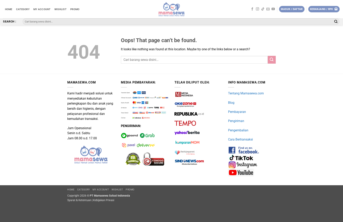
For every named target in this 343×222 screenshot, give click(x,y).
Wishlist (60, 9)
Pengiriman (236, 121)
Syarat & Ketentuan (79, 200)
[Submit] (335, 21)
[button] (324, 9)
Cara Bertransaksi (240, 139)
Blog (231, 103)
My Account (42, 9)
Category (23, 9)
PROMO (74, 9)
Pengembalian (238, 130)
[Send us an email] (268, 9)
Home (8, 9)
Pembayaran (237, 112)
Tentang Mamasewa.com (246, 93)
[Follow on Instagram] (257, 9)
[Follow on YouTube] (273, 9)
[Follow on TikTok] (262, 9)
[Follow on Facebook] (252, 9)
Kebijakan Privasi (103, 200)
